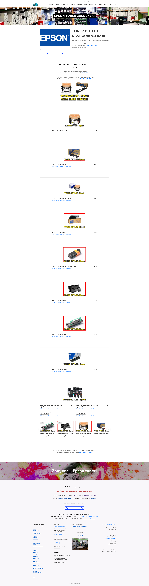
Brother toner (35, 536)
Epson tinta (35, 548)
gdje (92, 498)
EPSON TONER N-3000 (59, 300)
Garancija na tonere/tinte (59, 526)
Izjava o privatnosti (57, 546)
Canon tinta (35, 544)
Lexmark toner (36, 554)
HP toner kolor (36, 530)
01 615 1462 (114, 1)
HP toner (34, 529)
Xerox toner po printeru (37, 572)
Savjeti (34, 577)
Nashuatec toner (36, 562)
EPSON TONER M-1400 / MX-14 (61, 198)
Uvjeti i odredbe (57, 548)
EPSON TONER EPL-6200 (59, 369)
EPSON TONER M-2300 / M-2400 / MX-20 (65, 266)
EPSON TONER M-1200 (59, 164)
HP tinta (34, 531)
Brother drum (35, 537)
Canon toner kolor (36, 543)
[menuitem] (51, 4)
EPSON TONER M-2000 (59, 232)
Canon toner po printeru (38, 546)
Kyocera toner (35, 552)
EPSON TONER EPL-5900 (59, 334)
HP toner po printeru (37, 533)
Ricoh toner (35, 561)
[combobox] (53, 53)
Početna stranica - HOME (38, 526)
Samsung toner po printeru (38, 568)
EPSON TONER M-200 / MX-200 (62, 131)
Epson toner (35, 550)
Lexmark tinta (35, 556)
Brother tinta (35, 539)
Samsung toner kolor (37, 567)
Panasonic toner (36, 558)
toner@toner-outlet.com (105, 1)
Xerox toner (35, 571)
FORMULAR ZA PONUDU (92, 45)
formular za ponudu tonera (64, 498)
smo (94, 498)
